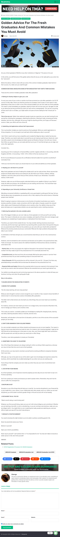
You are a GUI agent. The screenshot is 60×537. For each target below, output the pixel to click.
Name (3, 510)
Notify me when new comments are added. (13, 524)
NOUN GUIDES (9, 15)
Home (3, 15)
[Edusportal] (5, 1)
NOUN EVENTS (26, 18)
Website (33, 517)
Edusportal (24, 534)
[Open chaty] (56, 533)
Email (3, 517)
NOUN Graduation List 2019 (45, 452)
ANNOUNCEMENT (15, 18)
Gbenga (6, 36)
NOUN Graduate (11, 452)
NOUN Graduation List (26, 452)
